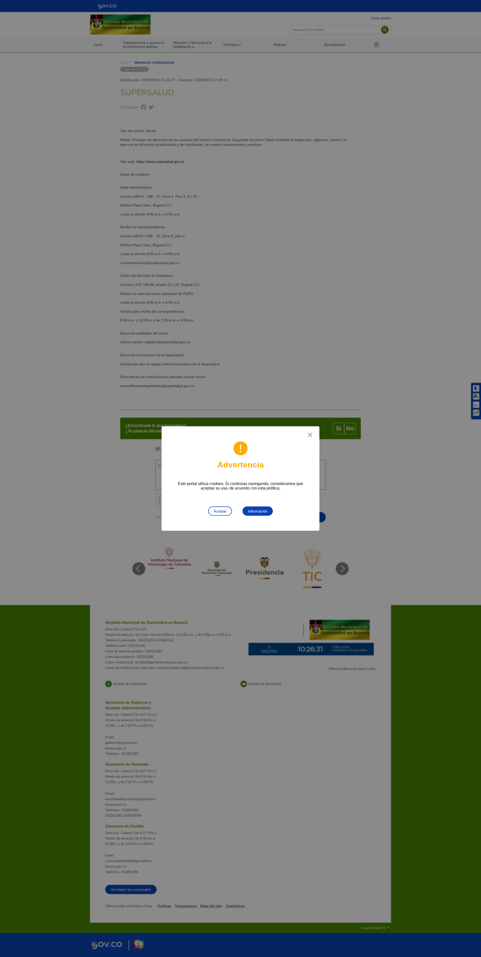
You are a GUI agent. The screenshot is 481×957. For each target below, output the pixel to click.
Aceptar (220, 511)
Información (257, 511)
